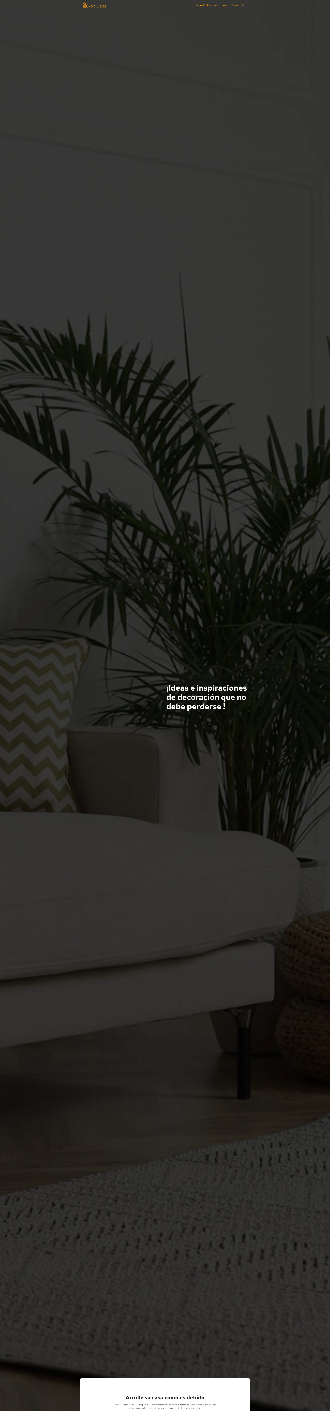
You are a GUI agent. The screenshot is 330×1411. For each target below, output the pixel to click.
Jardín (225, 5)
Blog (244, 5)
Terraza (234, 5)
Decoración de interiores (207, 5)
